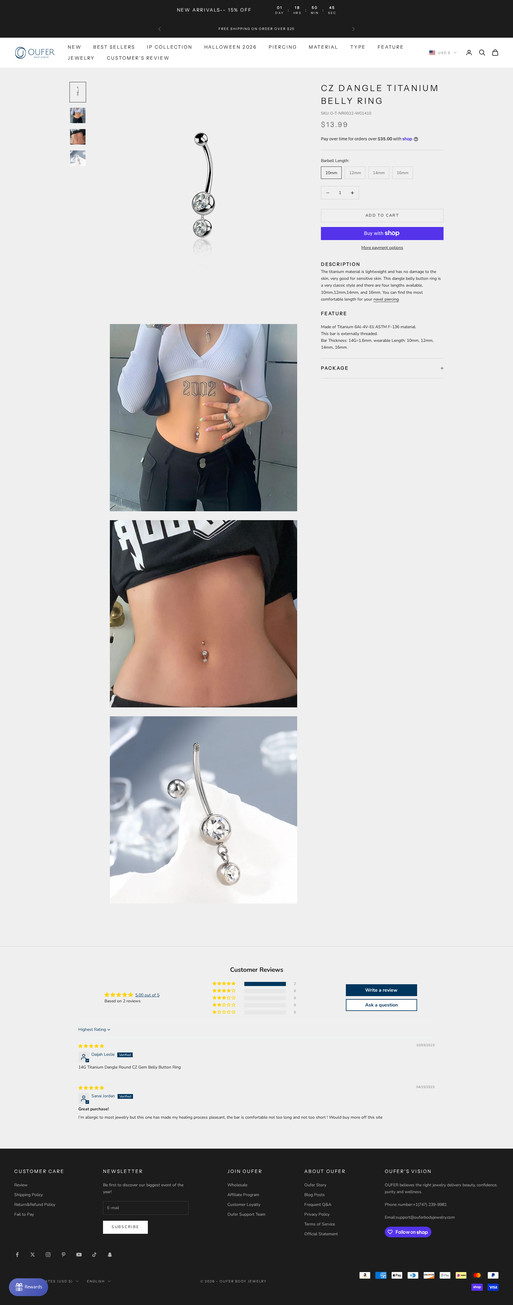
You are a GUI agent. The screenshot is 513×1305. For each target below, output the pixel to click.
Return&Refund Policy (34, 1204)
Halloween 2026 (230, 47)
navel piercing (386, 299)
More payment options (382, 247)
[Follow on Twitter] (33, 1255)
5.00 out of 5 (147, 995)
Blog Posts (314, 1195)
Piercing (283, 47)
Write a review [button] (381, 990)
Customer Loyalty (243, 1204)
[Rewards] (28, 1287)
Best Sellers (114, 47)
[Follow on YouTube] (79, 1255)
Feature (391, 47)
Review (21, 1185)
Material (323, 47)
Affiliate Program (243, 1195)
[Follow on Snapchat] (110, 1255)
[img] (91, 1046)
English (96, 1281)
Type (358, 47)
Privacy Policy (317, 1214)
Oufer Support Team (246, 1214)
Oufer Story (315, 1185)
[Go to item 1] (77, 92)
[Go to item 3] (77, 136)
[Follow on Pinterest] (63, 1255)
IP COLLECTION (169, 47)
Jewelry (81, 58)
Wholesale (237, 1185)
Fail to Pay (24, 1214)
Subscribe (125, 1227)
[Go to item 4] (77, 158)
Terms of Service (319, 1224)
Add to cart (382, 215)
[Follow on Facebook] (17, 1255)
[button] (224, 984)
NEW (74, 47)
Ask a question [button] (381, 1005)
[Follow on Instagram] (48, 1255)
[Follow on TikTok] (94, 1255)
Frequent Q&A (317, 1204)
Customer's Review (138, 58)
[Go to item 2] (77, 115)
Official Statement (321, 1234)
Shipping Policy (28, 1195)
